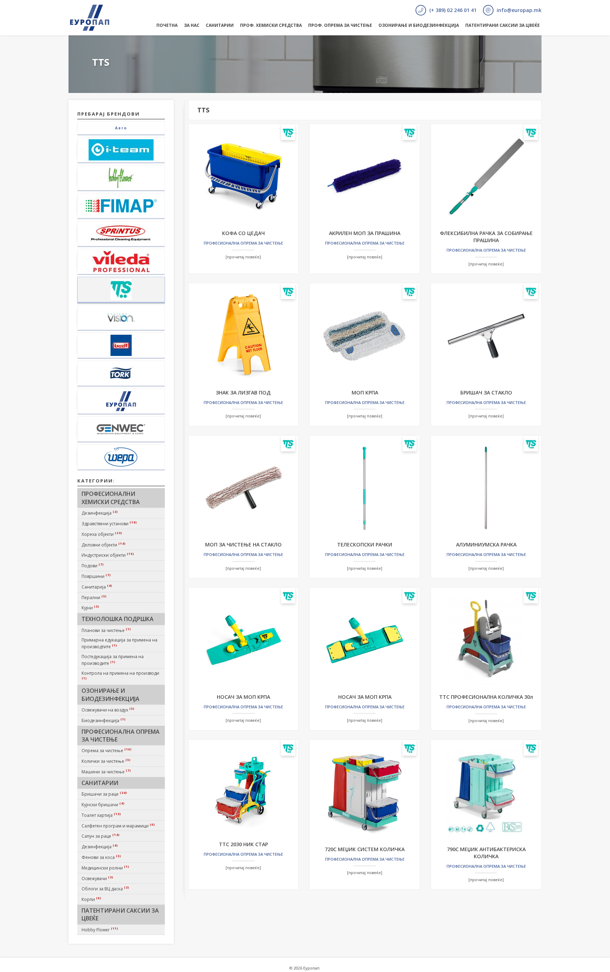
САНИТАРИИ (220, 25)
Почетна (167, 25)
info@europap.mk (518, 10)
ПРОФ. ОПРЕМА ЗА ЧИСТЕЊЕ (340, 25)
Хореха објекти (102, 534)
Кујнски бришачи (103, 804)
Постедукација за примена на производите (113, 660)
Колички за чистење (106, 761)
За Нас (191, 25)
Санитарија (97, 587)
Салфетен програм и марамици (118, 825)
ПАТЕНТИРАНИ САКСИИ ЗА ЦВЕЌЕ (502, 25)
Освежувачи (97, 878)
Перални (94, 597)
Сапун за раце (101, 836)
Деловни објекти (104, 544)
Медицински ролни (105, 868)
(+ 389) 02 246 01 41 (452, 10)
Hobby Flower (100, 929)
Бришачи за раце (104, 794)
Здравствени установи (109, 523)
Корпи (91, 899)
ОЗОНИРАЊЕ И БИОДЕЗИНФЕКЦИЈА (418, 25)
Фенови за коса (101, 857)
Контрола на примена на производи (120, 675)
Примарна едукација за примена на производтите (119, 643)
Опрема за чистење (107, 750)
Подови (93, 565)
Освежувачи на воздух (108, 710)
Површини (96, 576)
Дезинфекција (100, 513)
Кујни (90, 607)
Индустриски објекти (108, 555)
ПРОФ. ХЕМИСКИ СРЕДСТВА (271, 25)
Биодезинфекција (104, 720)
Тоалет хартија (101, 815)
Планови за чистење (106, 630)
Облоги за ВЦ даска (105, 888)
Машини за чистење (106, 771)
